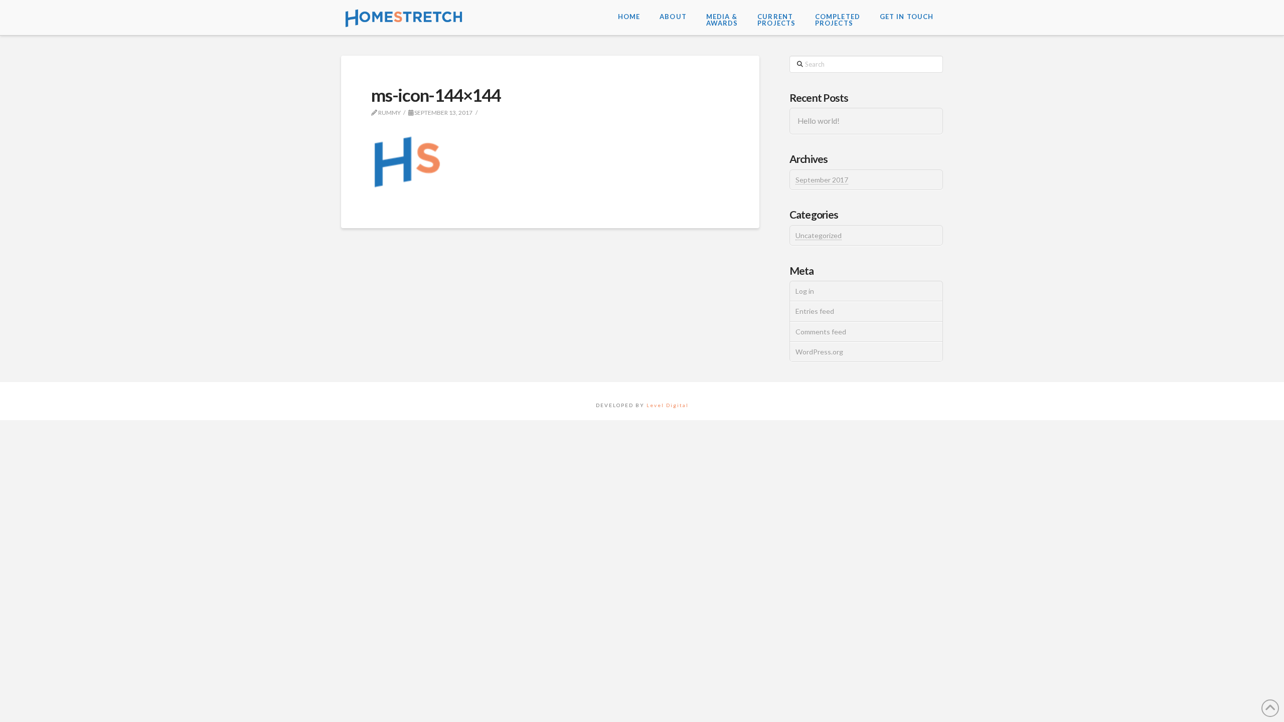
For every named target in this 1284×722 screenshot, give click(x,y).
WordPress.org (819, 351)
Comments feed (820, 331)
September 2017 (821, 179)
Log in (804, 291)
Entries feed (814, 311)
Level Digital (668, 405)
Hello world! (818, 120)
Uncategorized (818, 235)
